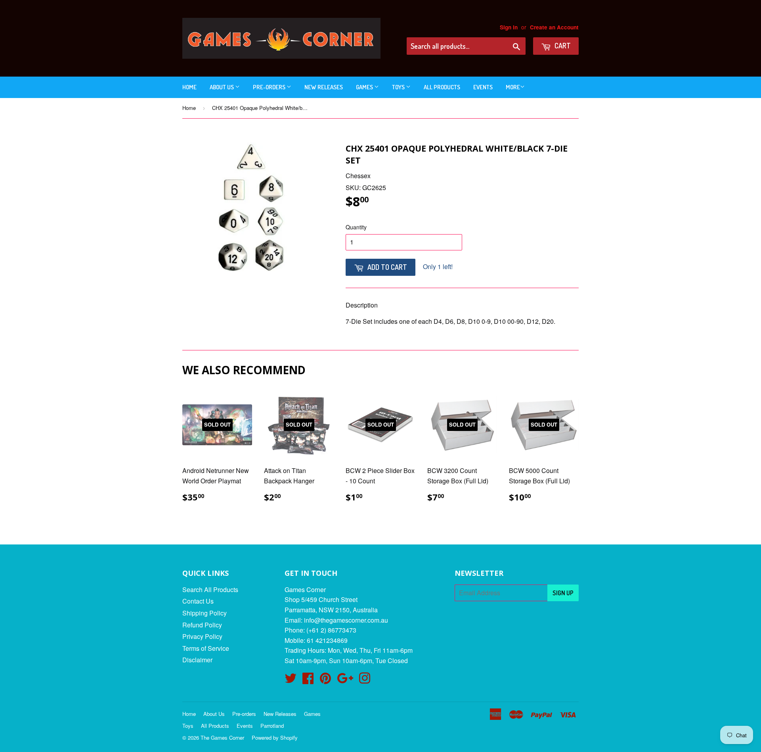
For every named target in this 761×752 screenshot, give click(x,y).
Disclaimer (197, 659)
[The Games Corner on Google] (345, 680)
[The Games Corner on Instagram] (365, 680)
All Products (442, 87)
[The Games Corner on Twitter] (290, 680)
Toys (399, 87)
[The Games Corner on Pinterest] (325, 680)
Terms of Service (205, 648)
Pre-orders (270, 87)
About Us (222, 87)
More (513, 87)
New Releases (323, 87)
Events (483, 87)
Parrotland (272, 725)
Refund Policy (202, 624)
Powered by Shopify (275, 737)
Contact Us (198, 601)
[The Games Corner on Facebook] (308, 680)
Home (189, 87)
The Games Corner (222, 737)
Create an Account (554, 27)
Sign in (509, 27)
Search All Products (210, 589)
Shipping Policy (204, 612)
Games (365, 87)
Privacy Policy (202, 636)
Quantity (356, 227)
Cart (562, 45)
